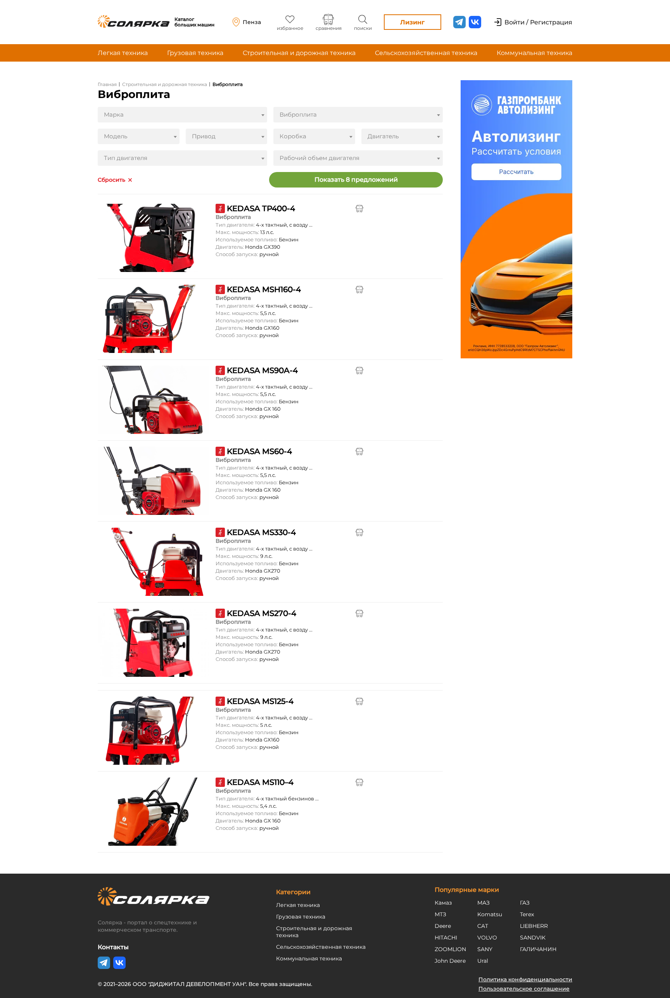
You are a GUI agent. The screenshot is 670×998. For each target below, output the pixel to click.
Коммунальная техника (534, 53)
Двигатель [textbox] (383, 136)
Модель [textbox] (115, 136)
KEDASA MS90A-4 (262, 370)
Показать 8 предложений (356, 179)
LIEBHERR (534, 925)
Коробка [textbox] (293, 136)
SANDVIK (533, 937)
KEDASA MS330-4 (261, 532)
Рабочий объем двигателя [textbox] (319, 158)
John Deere (450, 960)
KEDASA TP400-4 (261, 208)
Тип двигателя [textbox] (125, 158)
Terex (527, 914)
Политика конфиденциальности (525, 979)
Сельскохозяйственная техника (426, 53)
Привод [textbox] (204, 136)
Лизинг (412, 22)
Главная (107, 84)
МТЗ (440, 914)
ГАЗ (525, 902)
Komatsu (489, 914)
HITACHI (446, 937)
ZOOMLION (450, 949)
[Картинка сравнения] (359, 208)
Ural (482, 960)
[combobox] (182, 114)
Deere (443, 925)
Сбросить (111, 180)
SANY (484, 949)
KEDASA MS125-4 (260, 701)
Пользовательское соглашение (524, 988)
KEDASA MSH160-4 (264, 289)
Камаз (443, 902)
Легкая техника (123, 53)
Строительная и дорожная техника (299, 53)
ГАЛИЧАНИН (538, 949)
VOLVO (487, 937)
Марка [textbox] (114, 114)
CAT (482, 925)
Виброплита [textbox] (298, 114)
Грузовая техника (195, 53)
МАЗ (483, 902)
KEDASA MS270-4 (261, 613)
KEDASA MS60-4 (259, 451)
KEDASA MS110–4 (260, 782)
